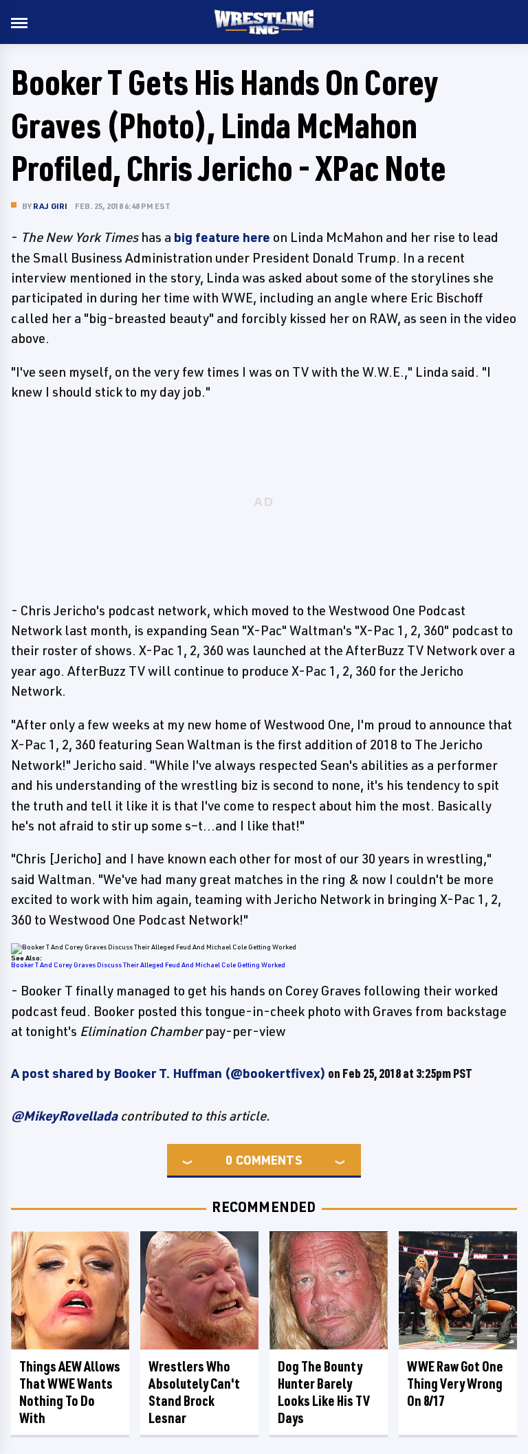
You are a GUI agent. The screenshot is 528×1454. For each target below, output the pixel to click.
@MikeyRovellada (64, 1116)
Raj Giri (50, 206)
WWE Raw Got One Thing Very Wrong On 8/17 (455, 1383)
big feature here (222, 237)
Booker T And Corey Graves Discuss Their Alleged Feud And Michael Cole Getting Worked (148, 964)
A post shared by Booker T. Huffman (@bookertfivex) (168, 1073)
